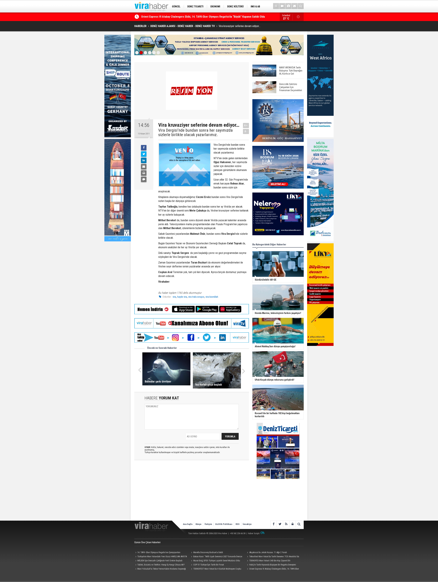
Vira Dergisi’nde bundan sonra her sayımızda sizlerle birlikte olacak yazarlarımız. (195, 132)
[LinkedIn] (143, 160)
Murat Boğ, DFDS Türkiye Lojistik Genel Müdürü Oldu (216, 560)
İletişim (208, 524)
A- (246, 131)
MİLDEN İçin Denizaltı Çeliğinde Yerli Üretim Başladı (159, 560)
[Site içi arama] (301, 6)
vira (174, 296)
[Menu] (276, 6)
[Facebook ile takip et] (273, 524)
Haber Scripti (254, 533)
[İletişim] (295, 6)
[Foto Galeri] (288, 6)
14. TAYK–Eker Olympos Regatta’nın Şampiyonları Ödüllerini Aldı (157, 552)
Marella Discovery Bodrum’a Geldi (208, 552)
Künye (198, 524)
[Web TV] (282, 6)
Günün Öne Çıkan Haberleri (147, 542)
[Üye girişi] (292, 524)
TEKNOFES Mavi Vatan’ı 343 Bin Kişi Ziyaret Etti (269, 560)
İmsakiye (247, 524)
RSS (238, 524)
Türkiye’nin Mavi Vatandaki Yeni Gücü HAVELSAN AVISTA (162, 556)
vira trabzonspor (196, 296)
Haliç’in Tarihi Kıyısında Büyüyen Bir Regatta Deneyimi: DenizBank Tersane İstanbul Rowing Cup (196, 16)
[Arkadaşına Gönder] (143, 166)
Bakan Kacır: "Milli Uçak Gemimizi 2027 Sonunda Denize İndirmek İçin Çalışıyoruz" (216, 557)
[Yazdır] (143, 173)
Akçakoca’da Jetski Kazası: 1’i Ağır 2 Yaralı (268, 552)
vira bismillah (211, 296)
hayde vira (182, 296)
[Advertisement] (191, 493)
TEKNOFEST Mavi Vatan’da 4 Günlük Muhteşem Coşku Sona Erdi (215, 569)
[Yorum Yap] (143, 179)
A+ (246, 125)
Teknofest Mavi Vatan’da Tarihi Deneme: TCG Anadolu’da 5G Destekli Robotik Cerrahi (272, 557)
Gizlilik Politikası (223, 524)
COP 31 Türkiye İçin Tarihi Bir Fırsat (208, 564)
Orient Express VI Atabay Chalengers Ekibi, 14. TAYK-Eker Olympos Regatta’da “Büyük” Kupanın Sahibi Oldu (272, 569)
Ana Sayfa (187, 524)
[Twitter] (143, 154)
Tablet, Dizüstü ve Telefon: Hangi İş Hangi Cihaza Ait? (161, 564)
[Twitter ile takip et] (280, 524)
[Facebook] (143, 147)
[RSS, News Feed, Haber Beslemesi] (286, 524)
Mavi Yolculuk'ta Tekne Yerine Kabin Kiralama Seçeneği (161, 568)
